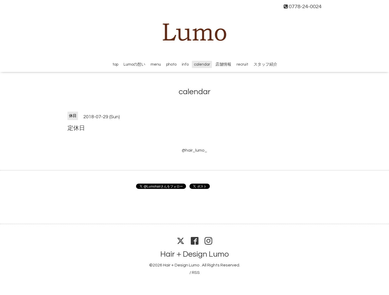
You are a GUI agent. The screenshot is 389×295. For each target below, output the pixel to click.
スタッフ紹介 (265, 64)
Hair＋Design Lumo (194, 254)
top (115, 64)
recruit (242, 64)
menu (156, 64)
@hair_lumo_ (194, 150)
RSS (196, 272)
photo (171, 64)
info (185, 64)
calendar (202, 64)
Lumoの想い (134, 64)
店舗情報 (223, 64)
